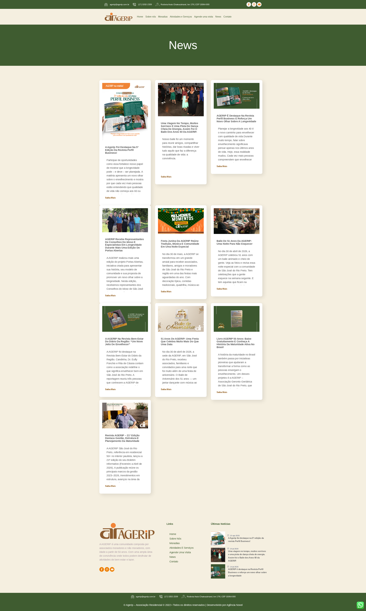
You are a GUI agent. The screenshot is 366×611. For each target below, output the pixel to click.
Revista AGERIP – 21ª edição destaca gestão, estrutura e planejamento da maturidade (122, 438)
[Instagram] (254, 4)
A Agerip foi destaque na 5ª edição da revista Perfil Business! (122, 150)
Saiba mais (110, 198)
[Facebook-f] (248, 4)
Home (140, 16)
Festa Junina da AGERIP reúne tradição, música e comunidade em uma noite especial (180, 244)
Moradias (163, 16)
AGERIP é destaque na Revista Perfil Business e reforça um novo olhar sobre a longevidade (236, 118)
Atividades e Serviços (181, 16)
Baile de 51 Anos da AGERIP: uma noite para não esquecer (234, 242)
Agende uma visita (203, 16)
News (218, 16)
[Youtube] (259, 4)
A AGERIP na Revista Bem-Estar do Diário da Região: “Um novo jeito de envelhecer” (124, 341)
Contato (227, 16)
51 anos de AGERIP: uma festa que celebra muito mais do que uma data (180, 341)
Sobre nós (150, 16)
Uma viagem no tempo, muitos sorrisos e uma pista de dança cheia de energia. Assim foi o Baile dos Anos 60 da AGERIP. (179, 127)
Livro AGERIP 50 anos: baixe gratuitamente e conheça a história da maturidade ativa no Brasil (235, 343)
